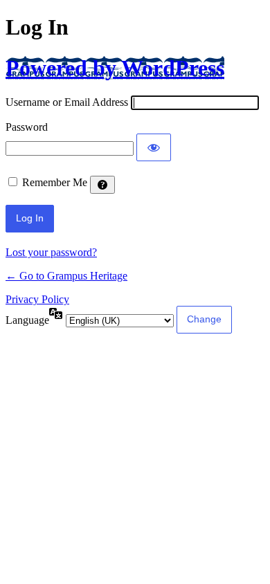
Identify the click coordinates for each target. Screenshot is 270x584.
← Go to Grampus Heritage (66, 276)
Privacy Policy (37, 299)
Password (27, 127)
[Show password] (153, 147)
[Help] (102, 185)
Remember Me (54, 182)
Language (27, 320)
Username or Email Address (67, 102)
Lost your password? (51, 252)
